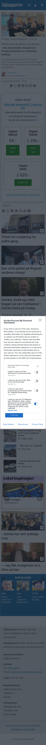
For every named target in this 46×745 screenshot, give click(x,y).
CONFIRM (14, 415)
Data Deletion (8, 424)
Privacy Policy (37, 424)
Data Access (23, 424)
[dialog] (23, 372)
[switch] (36, 372)
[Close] (41, 320)
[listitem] (23, 366)
